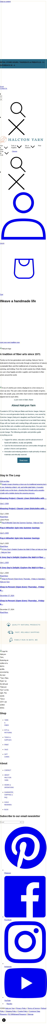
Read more (24, 460)
